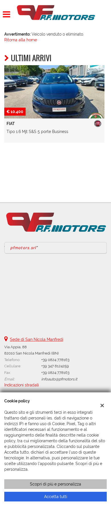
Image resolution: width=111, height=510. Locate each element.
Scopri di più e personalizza (55, 484)
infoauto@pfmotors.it (59, 379)
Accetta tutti (55, 496)
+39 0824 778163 (55, 359)
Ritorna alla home (20, 40)
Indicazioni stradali (21, 385)
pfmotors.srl (23, 247)
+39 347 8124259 (55, 366)
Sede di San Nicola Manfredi (36, 339)
